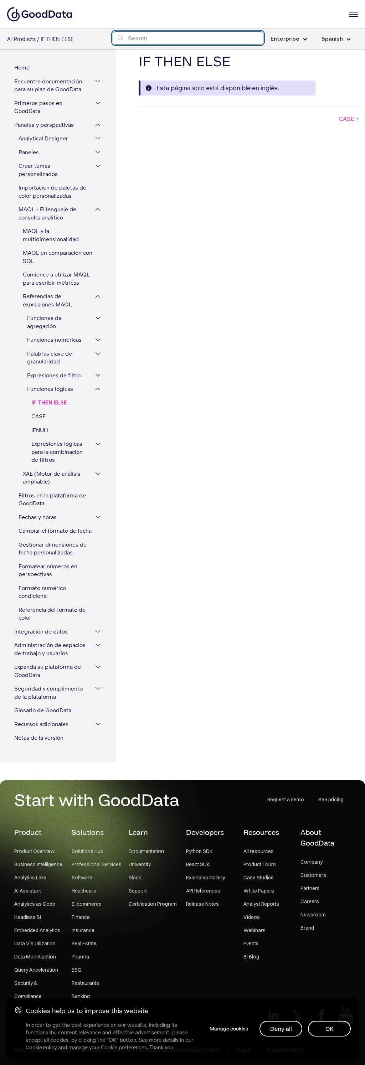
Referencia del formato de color (52, 613)
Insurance (83, 930)
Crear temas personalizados (38, 169)
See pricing (331, 799)
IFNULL (40, 430)
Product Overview (34, 851)
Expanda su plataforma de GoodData (47, 670)
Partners (310, 888)
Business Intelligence (38, 864)
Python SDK (199, 851)
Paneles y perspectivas (44, 125)
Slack (135, 877)
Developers (205, 832)
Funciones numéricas (54, 339)
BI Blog (251, 956)
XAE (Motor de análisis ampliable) (52, 477)
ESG (76, 970)
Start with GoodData (96, 799)
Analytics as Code (34, 904)
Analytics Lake (30, 877)
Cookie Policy (41, 1047)
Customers (313, 875)
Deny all (281, 1028)
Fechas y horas (38, 517)
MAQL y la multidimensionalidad (51, 235)
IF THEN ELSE (49, 403)
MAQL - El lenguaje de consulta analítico (47, 213)
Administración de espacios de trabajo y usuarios (50, 649)
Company (311, 862)
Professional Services (97, 864)
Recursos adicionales (41, 724)
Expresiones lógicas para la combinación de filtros (57, 451)
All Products (21, 39)
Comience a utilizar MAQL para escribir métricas (56, 278)
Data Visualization (35, 943)
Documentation (146, 851)
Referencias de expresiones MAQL (47, 300)
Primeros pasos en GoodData (38, 107)
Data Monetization (35, 956)
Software (82, 877)
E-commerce (87, 904)
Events (251, 943)
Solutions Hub (87, 851)
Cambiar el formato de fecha (55, 530)
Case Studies (258, 877)
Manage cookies (229, 1028)
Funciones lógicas (50, 389)
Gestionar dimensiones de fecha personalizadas (53, 548)
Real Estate (84, 943)
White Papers (258, 891)
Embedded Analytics (37, 930)
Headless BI (27, 917)
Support (138, 891)
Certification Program (153, 904)
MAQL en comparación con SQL (57, 256)
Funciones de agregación (44, 322)
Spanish (332, 39)
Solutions (88, 832)
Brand (307, 928)
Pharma (80, 956)
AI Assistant (27, 891)
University (140, 864)
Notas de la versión (38, 737)
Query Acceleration (36, 970)
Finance (81, 917)
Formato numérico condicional (42, 592)
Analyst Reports (261, 904)
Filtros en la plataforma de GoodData (52, 499)
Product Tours (259, 864)
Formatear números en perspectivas (48, 570)
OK (329, 1028)
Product (27, 832)
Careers (309, 901)
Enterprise (285, 39)
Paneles (29, 152)
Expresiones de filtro (54, 375)
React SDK (198, 864)
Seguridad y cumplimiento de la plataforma (48, 692)
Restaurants (85, 983)
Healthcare (84, 891)
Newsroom (313, 914)
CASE (38, 416)
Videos (251, 917)
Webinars (254, 930)
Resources (261, 832)
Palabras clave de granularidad (49, 357)
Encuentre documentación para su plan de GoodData (48, 85)
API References (203, 891)
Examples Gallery (205, 877)
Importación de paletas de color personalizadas (52, 191)
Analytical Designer (43, 138)
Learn (138, 832)
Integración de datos (41, 631)
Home (22, 67)
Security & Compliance (28, 989)
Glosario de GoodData (42, 710)
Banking (81, 996)
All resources (258, 851)
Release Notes (202, 904)
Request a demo (285, 799)
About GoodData (317, 837)
